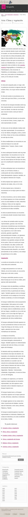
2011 (16, 490)
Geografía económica (5, 478)
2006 (16, 499)
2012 (16, 488)
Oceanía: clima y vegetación (11, 428)
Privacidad (8, 514)
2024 (3, 490)
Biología (7, 10)
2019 (3, 499)
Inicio (2, 14)
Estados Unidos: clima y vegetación (13, 435)
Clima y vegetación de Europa (11, 439)
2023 (3, 492)
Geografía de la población (6, 475)
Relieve (16, 478)
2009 (16, 493)
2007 (16, 497)
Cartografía (5, 471)
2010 (16, 492)
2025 (3, 488)
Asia (6, 14)
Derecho (13, 10)
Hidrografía (17, 476)
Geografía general (19, 469)
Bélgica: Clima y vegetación (10, 443)
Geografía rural (18, 473)
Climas (3, 81)
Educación (19, 10)
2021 (3, 495)
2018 (3, 500)
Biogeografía (10, 14)
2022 (3, 493)
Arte (2, 10)
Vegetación (4, 258)
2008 (16, 495)
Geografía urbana (19, 474)
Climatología (16, 14)
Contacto (15, 514)
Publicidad (22, 514)
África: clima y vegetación (10, 432)
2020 (3, 497)
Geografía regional (19, 471)
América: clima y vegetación (11, 446)
